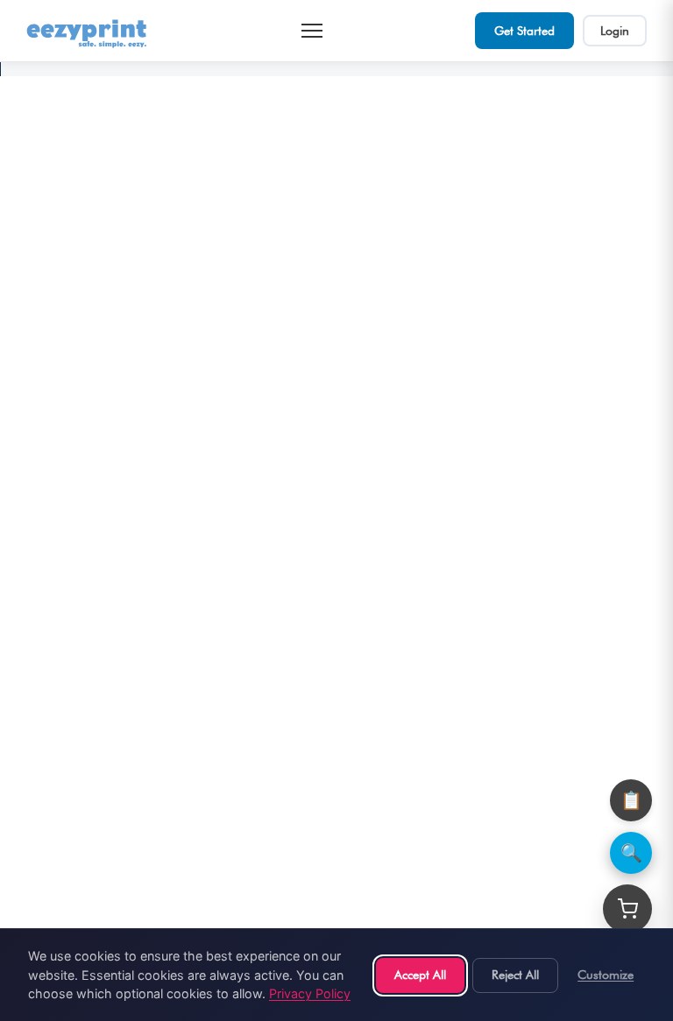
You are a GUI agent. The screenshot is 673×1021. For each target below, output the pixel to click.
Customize (605, 974)
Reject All (515, 974)
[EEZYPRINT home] (87, 30)
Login (614, 31)
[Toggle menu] (311, 31)
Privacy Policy (310, 993)
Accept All (420, 974)
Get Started (524, 31)
